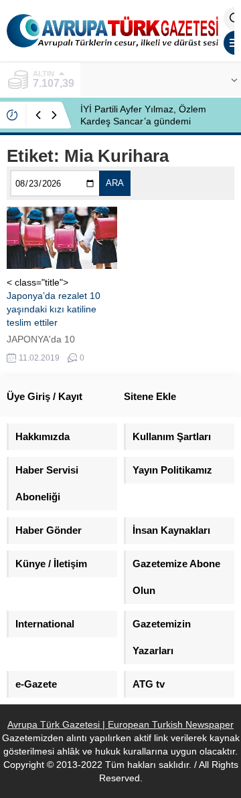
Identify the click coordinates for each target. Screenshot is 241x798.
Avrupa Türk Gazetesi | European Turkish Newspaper (120, 724)
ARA (115, 183)
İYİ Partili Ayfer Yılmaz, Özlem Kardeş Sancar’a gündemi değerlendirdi (143, 121)
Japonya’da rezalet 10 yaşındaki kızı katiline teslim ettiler (53, 309)
